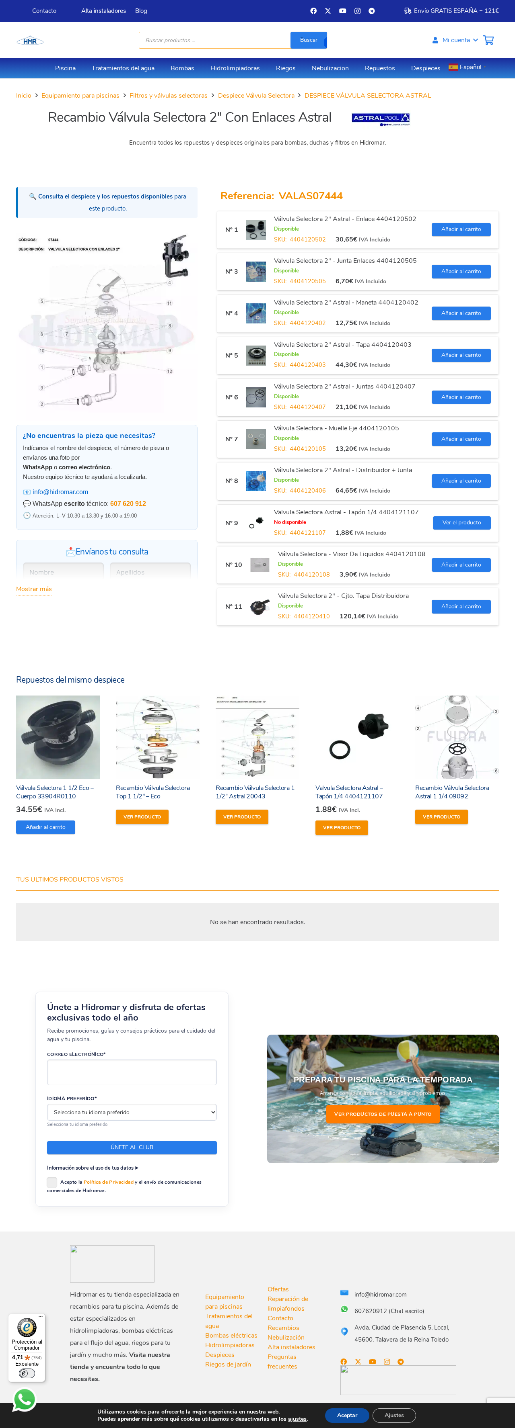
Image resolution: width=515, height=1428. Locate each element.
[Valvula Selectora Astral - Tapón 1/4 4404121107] (256, 523)
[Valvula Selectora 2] (256, 272)
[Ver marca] (381, 127)
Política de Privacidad (109, 1182)
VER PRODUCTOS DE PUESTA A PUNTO (383, 1114)
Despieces (220, 1354)
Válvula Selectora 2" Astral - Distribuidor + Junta (343, 470)
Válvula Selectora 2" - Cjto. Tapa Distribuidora (343, 595)
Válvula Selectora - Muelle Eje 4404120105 (336, 428)
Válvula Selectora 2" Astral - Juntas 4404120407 (345, 386)
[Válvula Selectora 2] (256, 230)
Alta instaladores (291, 1347)
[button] (454, 40)
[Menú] (40, 1318)
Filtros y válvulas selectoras (169, 95)
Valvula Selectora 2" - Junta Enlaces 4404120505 (345, 260)
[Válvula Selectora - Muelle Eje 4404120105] (256, 439)
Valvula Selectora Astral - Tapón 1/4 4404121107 (346, 512)
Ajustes (394, 1415)
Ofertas (278, 1289)
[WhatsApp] (24, 1399)
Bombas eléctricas (231, 1335)
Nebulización (286, 1337)
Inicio (23, 95)
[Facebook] (313, 11)
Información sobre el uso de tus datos (90, 1167)
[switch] (27, 1373)
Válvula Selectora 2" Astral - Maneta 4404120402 (346, 302)
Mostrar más (34, 589)
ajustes (297, 1419)
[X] (328, 11)
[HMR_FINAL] (112, 1264)
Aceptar (347, 1415)
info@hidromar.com (60, 492)
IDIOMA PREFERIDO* (72, 1098)
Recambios (283, 1328)
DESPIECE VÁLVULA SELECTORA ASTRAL (368, 95)
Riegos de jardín (228, 1364)
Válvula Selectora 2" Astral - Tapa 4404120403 (343, 344)
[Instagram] (357, 11)
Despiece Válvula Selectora (256, 95)
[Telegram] (372, 11)
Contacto (280, 1318)
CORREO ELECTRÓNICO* (76, 1054)
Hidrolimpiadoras (230, 1345)
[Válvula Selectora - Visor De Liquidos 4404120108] (260, 565)
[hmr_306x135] (29, 40)
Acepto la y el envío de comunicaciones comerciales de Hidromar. (124, 1186)
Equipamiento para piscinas (80, 95)
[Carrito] (488, 40)
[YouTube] (342, 11)
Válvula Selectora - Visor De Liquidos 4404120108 (352, 554)
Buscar (308, 40)
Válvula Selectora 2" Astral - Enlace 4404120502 (345, 219)
